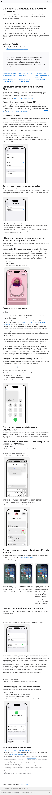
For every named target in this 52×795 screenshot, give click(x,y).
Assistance (7, 788)
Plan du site (33, 792)
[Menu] (50, 1)
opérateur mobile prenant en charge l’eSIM (17, 49)
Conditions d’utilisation (25, 792)
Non (27, 784)
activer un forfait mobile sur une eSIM (23, 98)
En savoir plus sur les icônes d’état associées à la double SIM (42, 75)
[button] (47, 1)
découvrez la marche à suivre (17, 754)
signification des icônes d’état (28, 557)
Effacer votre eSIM (40, 79)
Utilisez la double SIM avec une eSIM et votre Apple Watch (19, 750)
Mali (50, 792)
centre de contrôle (37, 560)
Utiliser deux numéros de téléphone (25, 74)
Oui (22, 784)
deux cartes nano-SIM (31, 758)
